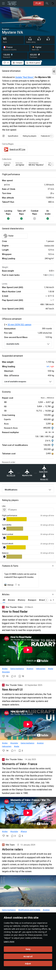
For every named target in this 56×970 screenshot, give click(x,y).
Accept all (28, 956)
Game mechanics (17, 668)
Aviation (30, 668)
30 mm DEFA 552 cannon (19, 324)
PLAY (38, 3)
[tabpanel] (28, 337)
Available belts (12, 344)
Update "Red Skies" (24, 77)
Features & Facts (47, 136)
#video (5, 668)
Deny (28, 949)
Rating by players (29, 136)
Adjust (28, 963)
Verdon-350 (49, 246)
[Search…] (47, 3)
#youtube (6, 672)
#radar (50, 668)
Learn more (9, 941)
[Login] (52, 3)
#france (24, 831)
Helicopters (40, 668)
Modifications (11, 490)
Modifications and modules (29, 910)
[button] (54, 71)
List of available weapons (15, 382)
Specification (13, 136)
